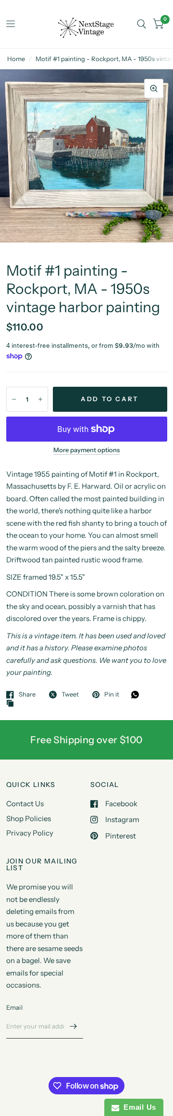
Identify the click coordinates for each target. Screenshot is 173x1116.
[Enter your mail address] (73, 1026)
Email (14, 1007)
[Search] (141, 24)
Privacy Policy (29, 832)
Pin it (111, 694)
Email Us (137, 1107)
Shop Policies (28, 818)
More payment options (86, 449)
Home (16, 59)
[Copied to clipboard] (12, 703)
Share (27, 694)
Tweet (70, 694)
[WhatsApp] (137, 694)
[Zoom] (153, 88)
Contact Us (25, 803)
